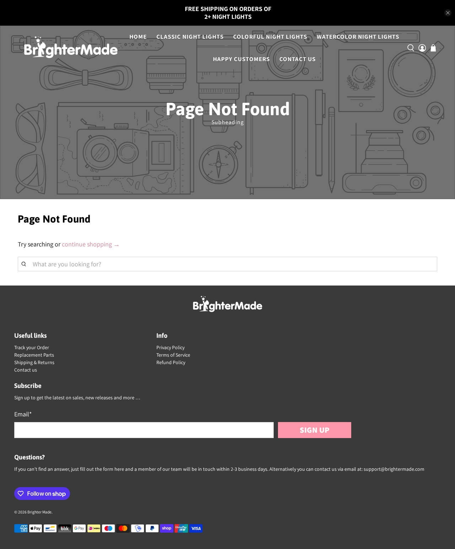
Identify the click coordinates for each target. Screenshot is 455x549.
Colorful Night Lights (270, 37)
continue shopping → (91, 244)
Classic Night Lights (190, 37)
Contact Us (297, 59)
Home (138, 37)
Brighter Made (39, 512)
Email (23, 414)
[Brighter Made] (71, 48)
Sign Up (315, 430)
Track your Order (31, 347)
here (119, 469)
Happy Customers (241, 59)
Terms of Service (173, 355)
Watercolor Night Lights (358, 37)
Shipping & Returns (34, 362)
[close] (447, 12)
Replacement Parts (34, 355)
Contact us (25, 370)
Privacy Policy (170, 347)
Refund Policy (170, 362)
